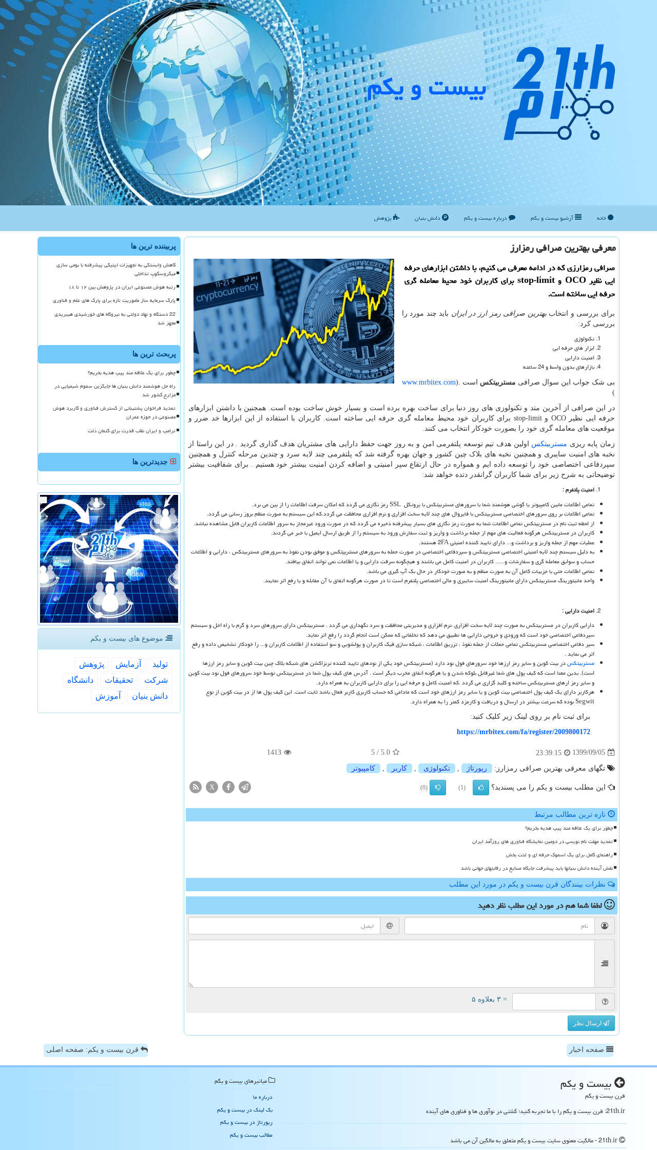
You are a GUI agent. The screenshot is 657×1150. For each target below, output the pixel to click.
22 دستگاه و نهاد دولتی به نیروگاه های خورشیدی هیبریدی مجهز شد (115, 318)
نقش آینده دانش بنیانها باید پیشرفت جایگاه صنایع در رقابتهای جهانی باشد (537, 868)
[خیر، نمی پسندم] (438, 787)
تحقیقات (119, 680)
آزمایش (128, 664)
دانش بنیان (428, 218)
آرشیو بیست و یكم (553, 218)
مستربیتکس (549, 444)
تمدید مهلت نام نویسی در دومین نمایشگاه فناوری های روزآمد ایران (542, 841)
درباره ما (263, 1096)
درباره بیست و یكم (486, 218)
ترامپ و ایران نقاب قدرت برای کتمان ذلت (132, 431)
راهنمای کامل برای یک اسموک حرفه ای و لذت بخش (559, 855)
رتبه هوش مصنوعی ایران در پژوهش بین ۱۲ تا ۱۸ (122, 287)
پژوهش (383, 218)
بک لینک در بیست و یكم (245, 1109)
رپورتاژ (477, 768)
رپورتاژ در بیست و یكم (246, 1122)
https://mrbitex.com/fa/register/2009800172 (523, 732)
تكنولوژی (436, 768)
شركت (156, 680)
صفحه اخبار (587, 1049)
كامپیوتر (363, 768)
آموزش (108, 696)
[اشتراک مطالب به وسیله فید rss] (195, 786)
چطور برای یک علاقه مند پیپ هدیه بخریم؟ (569, 828)
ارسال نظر (588, 1023)
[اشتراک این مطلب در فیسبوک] (228, 786)
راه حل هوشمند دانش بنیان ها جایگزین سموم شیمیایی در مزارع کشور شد (115, 390)
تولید (160, 664)
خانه (602, 218)
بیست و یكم (427, 87)
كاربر (399, 768)
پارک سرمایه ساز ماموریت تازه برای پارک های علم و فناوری (114, 300)
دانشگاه (80, 680)
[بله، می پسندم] (481, 787)
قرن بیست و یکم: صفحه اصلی (93, 1049)
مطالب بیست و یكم (251, 1134)
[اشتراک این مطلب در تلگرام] (245, 786)
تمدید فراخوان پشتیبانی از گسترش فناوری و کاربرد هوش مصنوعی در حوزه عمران (114, 412)
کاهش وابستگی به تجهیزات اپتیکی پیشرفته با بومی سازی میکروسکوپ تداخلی (116, 269)
